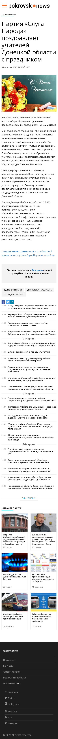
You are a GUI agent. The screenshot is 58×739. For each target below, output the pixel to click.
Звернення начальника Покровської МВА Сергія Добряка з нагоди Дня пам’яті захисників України (32, 333)
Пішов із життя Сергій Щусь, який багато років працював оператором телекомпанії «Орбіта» (31, 387)
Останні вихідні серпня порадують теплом (29, 352)
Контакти (8, 665)
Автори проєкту (11, 671)
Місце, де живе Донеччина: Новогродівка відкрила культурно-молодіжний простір (28, 416)
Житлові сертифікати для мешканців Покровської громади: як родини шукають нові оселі (32, 408)
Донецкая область (39, 289)
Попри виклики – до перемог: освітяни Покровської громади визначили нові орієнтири (31, 399)
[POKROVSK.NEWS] (29, 5)
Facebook (13, 692)
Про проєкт (9, 659)
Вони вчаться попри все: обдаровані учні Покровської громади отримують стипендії (29, 469)
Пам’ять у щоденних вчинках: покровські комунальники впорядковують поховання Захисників (29, 369)
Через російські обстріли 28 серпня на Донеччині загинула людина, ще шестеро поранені (32, 315)
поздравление (13, 294)
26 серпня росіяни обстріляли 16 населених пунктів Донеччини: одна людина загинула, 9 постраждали (30, 426)
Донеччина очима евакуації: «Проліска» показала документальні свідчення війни (28, 461)
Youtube (12, 711)
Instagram (13, 703)
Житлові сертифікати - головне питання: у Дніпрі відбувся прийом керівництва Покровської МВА (31, 344)
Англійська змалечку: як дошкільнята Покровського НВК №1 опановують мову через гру (31, 451)
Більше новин (29, 498)
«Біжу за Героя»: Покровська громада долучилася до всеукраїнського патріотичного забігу (32, 307)
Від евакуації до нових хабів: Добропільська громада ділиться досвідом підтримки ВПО (29, 478)
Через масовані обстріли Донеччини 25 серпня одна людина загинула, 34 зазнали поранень (31, 487)
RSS (10, 717)
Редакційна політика (14, 677)
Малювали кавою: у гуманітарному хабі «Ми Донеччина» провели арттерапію (29, 359)
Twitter (12, 698)
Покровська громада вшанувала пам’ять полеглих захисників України (28, 324)
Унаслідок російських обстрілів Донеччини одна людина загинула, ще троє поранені (31, 379)
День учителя (13, 289)
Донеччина (9, 14)
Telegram (37, 270)
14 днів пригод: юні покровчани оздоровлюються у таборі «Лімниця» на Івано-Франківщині (31, 437)
